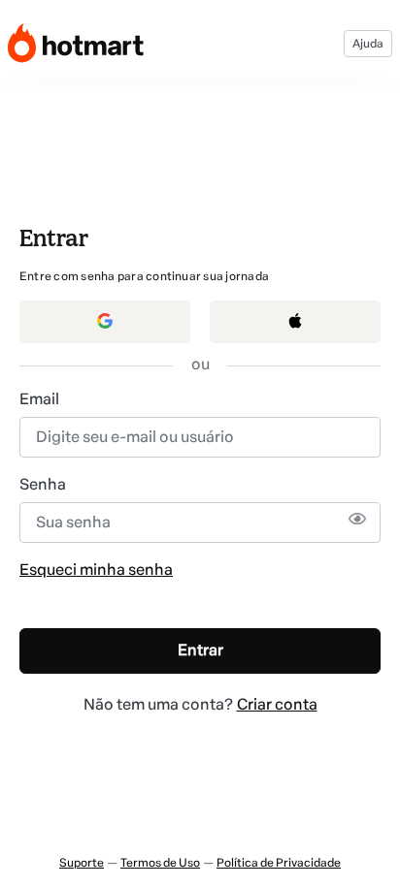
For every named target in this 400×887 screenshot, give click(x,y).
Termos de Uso (160, 863)
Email (39, 399)
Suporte (81, 863)
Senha (42, 484)
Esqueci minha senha (96, 569)
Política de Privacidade (279, 863)
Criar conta (277, 704)
